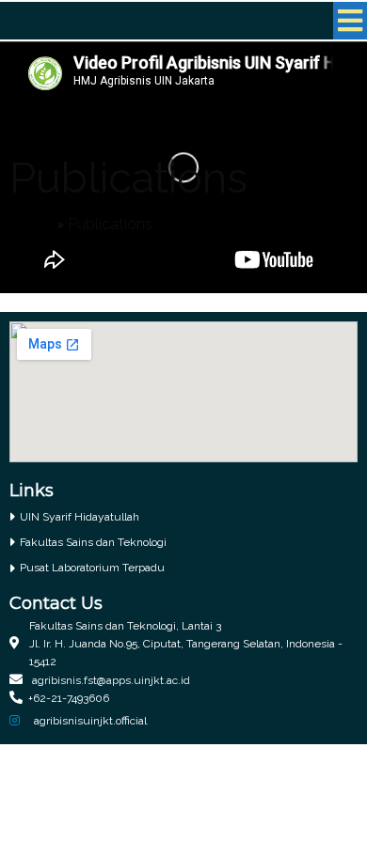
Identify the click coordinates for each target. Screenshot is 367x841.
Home (31, 224)
